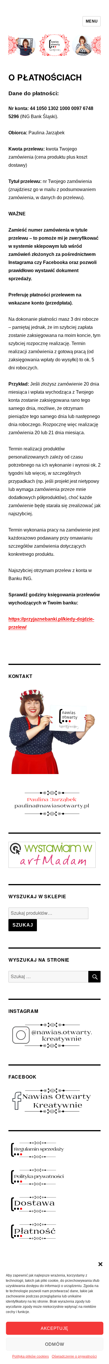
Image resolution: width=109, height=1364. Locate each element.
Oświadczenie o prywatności (74, 1356)
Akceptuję (54, 1328)
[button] (100, 1264)
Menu (91, 21)
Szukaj (22, 925)
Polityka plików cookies (30, 1356)
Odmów (54, 1344)
